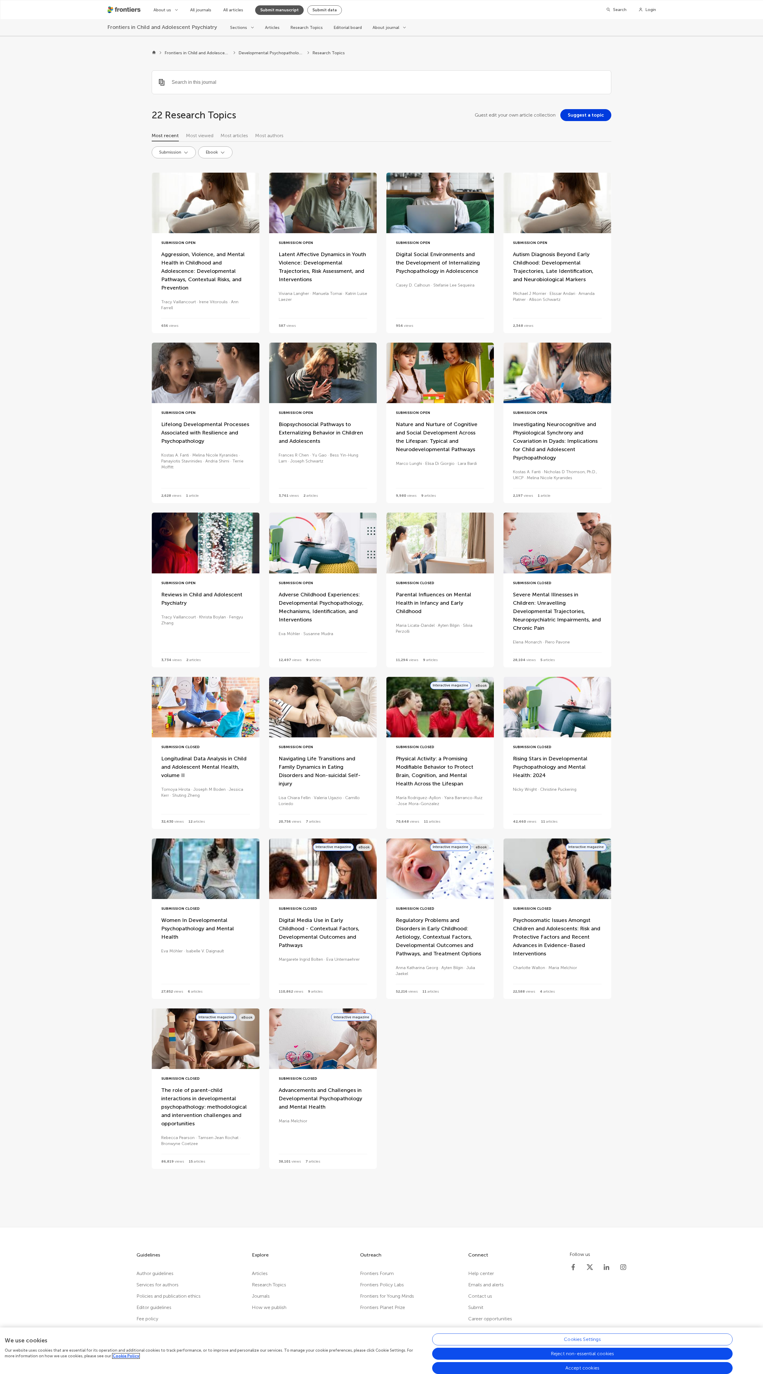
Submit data (324, 10)
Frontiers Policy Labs (382, 1285)
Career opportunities (490, 1319)
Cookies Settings (582, 1339)
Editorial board (348, 27)
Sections (239, 27)
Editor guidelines (154, 1307)
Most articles (234, 135)
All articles (233, 10)
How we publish (269, 1307)
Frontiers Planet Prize (382, 1307)
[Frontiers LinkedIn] (606, 1267)
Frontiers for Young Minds (387, 1296)
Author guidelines (155, 1273)
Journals (261, 1296)
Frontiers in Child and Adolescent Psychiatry (197, 52)
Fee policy (147, 1319)
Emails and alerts (486, 1285)
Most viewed (199, 135)
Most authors (269, 135)
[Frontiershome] (125, 9)
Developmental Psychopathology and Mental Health (271, 52)
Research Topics (306, 27)
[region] (381, 1350)
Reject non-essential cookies (582, 1353)
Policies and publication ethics (169, 1296)
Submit (475, 1307)
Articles (272, 27)
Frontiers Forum (377, 1273)
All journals (200, 10)
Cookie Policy (126, 1356)
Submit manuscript (279, 10)
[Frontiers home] (154, 53)
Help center (481, 1273)
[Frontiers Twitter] (589, 1267)
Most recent (165, 135)
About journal (386, 27)
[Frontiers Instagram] (623, 1267)
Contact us (480, 1296)
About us (162, 10)
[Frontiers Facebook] (573, 1267)
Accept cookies (582, 1368)
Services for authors (158, 1285)
